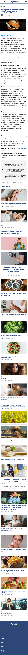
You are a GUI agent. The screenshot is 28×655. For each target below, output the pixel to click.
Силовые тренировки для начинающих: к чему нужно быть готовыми (14, 269)
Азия (2, 638)
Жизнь (3, 646)
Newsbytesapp (5, 57)
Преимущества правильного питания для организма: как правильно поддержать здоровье (13, 507)
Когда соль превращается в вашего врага (12, 459)
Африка (3, 642)
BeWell (8, 182)
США (2, 634)
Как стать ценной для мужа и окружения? (12, 440)
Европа (3, 629)
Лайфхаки (4, 651)
